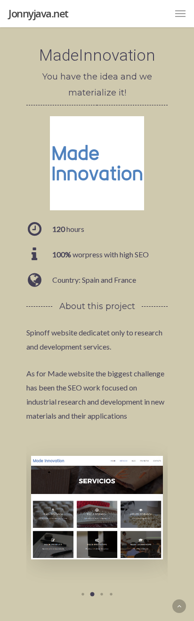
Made (57, 373)
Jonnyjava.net (38, 13)
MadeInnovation (97, 55)
